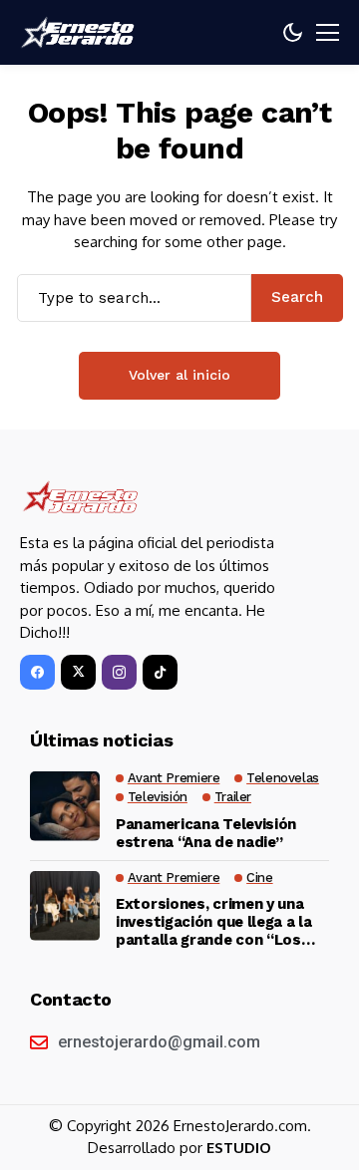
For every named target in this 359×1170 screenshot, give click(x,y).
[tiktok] (160, 672)
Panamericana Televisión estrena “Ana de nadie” (206, 833)
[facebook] (37, 672)
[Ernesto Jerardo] (80, 32)
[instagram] (119, 672)
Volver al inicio (179, 375)
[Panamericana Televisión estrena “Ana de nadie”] (65, 806)
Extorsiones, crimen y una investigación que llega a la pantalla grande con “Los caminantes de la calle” (214, 922)
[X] (78, 672)
